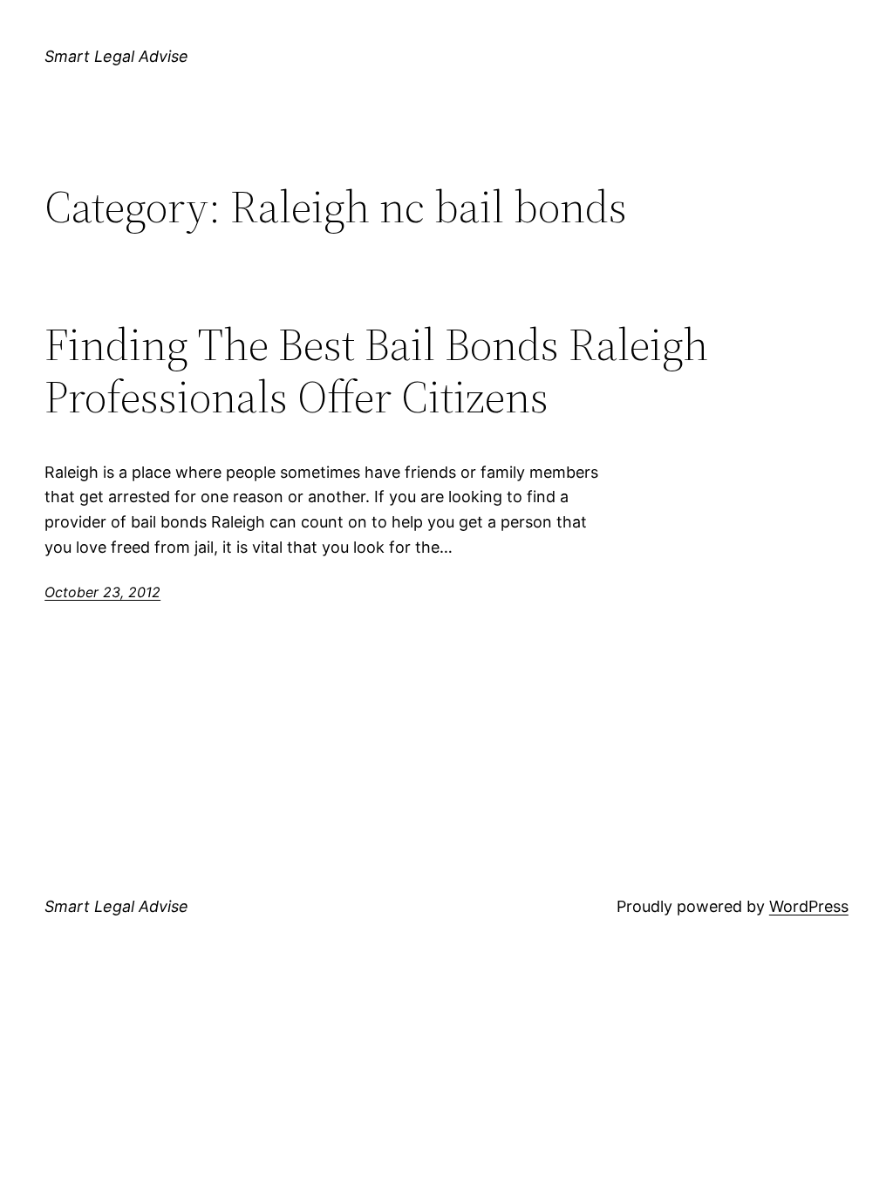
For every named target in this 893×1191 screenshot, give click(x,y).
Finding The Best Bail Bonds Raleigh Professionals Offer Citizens (376, 370)
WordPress (809, 906)
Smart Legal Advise (116, 56)
